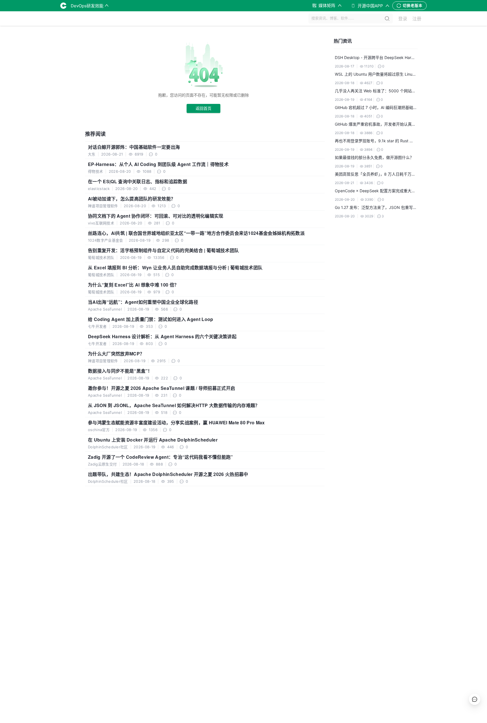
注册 (416, 18)
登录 (402, 18)
